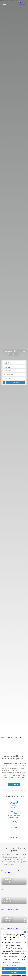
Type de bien (6, 366)
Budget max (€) (8, 374)
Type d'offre (6, 362)
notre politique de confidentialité (10, 965)
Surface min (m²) (8, 378)
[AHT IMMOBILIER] (22, 4)
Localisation (7, 370)
